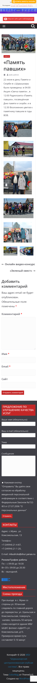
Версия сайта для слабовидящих (20, 19)
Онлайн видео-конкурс (20, 264)
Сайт (5, 379)
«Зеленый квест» (21, 270)
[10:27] (5, 75)
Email (6, 366)
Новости (6, 56)
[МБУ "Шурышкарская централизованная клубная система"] (18, 10)
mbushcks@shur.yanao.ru (22, 554)
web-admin (14, 74)
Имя (5, 354)
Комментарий (12, 314)
